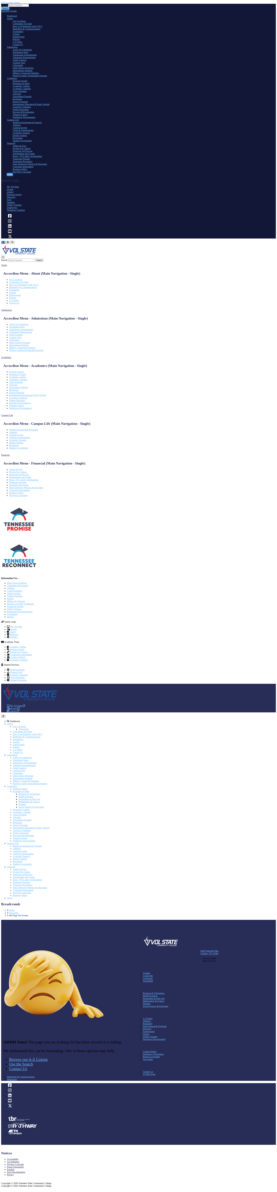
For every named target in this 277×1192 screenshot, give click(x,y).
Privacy (10, 1175)
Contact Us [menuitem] (18, 44)
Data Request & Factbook (154, 1026)
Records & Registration (19, 403)
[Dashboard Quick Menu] (8, 242)
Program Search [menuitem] (20, 81)
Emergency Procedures (153, 1054)
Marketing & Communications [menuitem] (26, 29)
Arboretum (23, 729)
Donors (10, 617)
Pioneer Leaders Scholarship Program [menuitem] (30, 75)
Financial (11, 867)
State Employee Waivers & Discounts (26, 487)
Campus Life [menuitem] (13, 120)
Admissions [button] (6, 310)
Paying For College (18, 472)
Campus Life (13, 843)
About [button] (4, 265)
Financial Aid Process (19, 474)
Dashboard (14, 721)
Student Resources (18, 680)
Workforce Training (16, 210)
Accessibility (13, 1159)
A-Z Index (14, 300)
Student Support (17, 669)
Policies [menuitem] (16, 39)
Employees (12, 207)
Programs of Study (17, 374)
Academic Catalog (17, 377)
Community (12, 614)
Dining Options (16, 443)
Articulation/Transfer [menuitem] (22, 96)
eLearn (10, 189)
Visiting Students (14, 596)
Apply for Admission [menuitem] (22, 50)
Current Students (14, 591)
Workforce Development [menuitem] (24, 117)
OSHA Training (14, 205)
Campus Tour (15, 337)
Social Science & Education (31, 807)
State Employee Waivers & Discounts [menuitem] (30, 164)
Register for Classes (19, 652)
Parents (10, 598)
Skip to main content (10, 2)
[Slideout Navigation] (3, 242)
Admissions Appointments (21, 329)
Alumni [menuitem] (16, 34)
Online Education (17, 400)
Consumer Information (19, 490)
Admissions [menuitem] (12, 47)
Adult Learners (16, 335)
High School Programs (19, 342)
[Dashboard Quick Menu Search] (12, 242)
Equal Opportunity (15, 1167)
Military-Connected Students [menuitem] (26, 73)
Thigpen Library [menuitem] (20, 114)
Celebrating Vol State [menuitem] (22, 24)
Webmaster (12, 1079)
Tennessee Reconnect (19, 485)
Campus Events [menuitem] (20, 127)
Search (4, 5)
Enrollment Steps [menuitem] (20, 52)
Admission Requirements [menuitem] (24, 57)
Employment (15, 295)
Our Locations (15, 279)
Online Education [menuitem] (21, 109)
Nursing (22, 804)
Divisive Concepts (15, 1164)
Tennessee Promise (17, 482)
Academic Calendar (18, 379)
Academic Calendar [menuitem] (22, 88)
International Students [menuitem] (22, 70)
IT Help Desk (149, 1074)
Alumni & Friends (15, 606)
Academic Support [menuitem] (21, 133)
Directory (11, 197)
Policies (12, 298)
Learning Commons (18, 398)
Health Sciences (25, 796)
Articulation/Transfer (18, 387)
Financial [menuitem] (11, 143)
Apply (10, 898)
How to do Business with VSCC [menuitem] (28, 26)
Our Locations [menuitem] (19, 21)
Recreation (14, 445)
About (10, 724)
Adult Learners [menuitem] (19, 60)
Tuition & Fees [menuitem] (19, 146)
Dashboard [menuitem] (12, 16)
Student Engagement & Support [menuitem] (27, 122)
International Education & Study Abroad (27, 395)
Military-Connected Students (22, 348)
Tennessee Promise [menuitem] (21, 159)
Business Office (16, 493)
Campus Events (16, 435)
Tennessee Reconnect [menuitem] (22, 161)
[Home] (30, 701)
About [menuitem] (10, 18)
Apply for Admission (18, 324)
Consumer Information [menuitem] (23, 166)
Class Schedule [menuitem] (20, 91)
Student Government (18, 448)
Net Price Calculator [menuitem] (22, 172)
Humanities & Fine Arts (29, 799)
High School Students (17, 583)
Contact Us (14, 303)
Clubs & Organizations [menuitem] (23, 130)
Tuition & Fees (16, 469)
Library (10, 192)
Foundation (14, 290)
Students (11, 202)
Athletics (13, 432)
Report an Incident (151, 1057)
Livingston (148, 978)
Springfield (148, 981)
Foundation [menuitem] (18, 31)
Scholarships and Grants (20, 477)
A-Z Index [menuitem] (17, 42)
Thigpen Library (16, 405)
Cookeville (148, 976)
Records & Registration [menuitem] (23, 112)
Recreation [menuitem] (18, 138)
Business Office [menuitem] (20, 169)
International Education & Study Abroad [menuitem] (31, 104)
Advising (13, 385)
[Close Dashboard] (3, 257)
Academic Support (17, 440)
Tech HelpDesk (17, 677)
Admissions (12, 755)
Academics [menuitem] (12, 78)
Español (10, 1169)
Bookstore (13, 390)
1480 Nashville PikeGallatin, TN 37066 (209, 952)
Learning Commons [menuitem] (22, 107)
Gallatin (146, 973)
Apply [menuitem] (10, 174)
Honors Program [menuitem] (20, 101)
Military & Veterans (16, 601)
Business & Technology (29, 794)
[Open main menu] (3, 716)
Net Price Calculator (18, 495)
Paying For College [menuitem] (21, 148)
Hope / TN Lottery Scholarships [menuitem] (27, 156)
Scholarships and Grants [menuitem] (24, 153)
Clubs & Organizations (19, 437)
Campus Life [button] (7, 415)
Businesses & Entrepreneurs (19, 611)
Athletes (10, 588)
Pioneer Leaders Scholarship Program (26, 350)
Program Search (14, 194)
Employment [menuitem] (18, 37)
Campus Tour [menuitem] (19, 63)
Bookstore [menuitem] (17, 99)
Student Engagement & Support (23, 430)
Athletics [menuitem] (17, 125)
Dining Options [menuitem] (20, 135)
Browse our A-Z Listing (28, 1059)
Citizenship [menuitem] (18, 65)
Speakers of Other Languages (20, 604)
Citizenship (14, 340)
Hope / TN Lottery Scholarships (23, 480)
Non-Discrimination (16, 1172)
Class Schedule (16, 382)
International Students (19, 345)
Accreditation (13, 1162)
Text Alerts (148, 1059)
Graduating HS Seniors (17, 585)
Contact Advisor (17, 657)
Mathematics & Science (29, 802)
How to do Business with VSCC (24, 285)
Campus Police (150, 1051)
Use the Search (21, 1064)
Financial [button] (5, 455)
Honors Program (16, 392)
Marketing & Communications (23, 287)
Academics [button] (6, 357)
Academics (12, 786)
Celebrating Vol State (18, 282)
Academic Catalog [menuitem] (21, 86)
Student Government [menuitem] (22, 140)
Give (9, 200)
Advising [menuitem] (17, 94)
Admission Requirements (20, 332)
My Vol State (13, 187)
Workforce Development (20, 408)
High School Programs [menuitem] (23, 68)
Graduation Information (21, 654)
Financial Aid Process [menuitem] (22, 151)
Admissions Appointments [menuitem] (25, 55)
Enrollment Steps (17, 327)
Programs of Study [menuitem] (21, 83)
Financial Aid (16, 672)
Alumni (12, 292)
